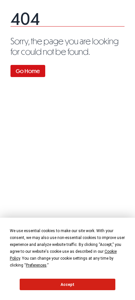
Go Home (28, 71)
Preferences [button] (36, 265)
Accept (67, 284)
